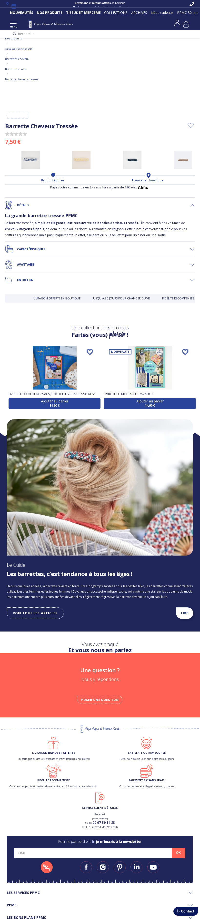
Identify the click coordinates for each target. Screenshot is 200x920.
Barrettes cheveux (17, 59)
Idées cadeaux (162, 12)
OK (178, 853)
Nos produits (13, 38)
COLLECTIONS (116, 12)
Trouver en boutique (147, 180)
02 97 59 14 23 (103, 822)
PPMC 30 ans (187, 12)
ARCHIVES (139, 12)
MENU (13, 26)
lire (184, 613)
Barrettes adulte (15, 69)
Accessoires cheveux (18, 48)
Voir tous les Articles (35, 613)
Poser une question (100, 700)
